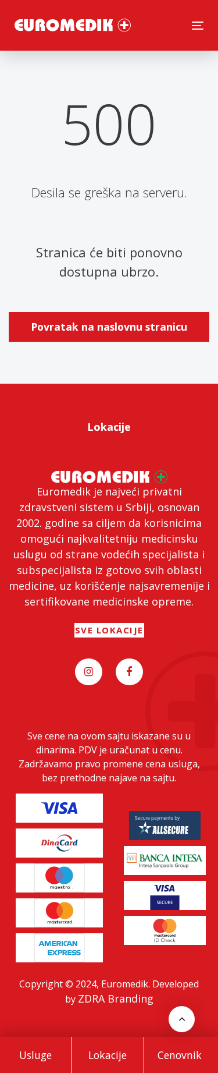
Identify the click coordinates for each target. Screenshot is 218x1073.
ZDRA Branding (115, 998)
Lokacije (107, 1055)
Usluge (35, 1055)
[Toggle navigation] (197, 25)
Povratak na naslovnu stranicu (109, 327)
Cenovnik (180, 1055)
